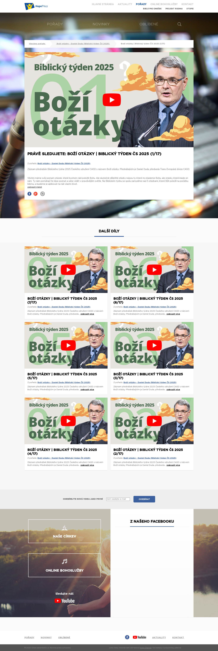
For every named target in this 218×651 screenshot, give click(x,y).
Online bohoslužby (164, 4)
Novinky (101, 24)
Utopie (190, 9)
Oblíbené (148, 24)
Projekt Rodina (174, 9)
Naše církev (64, 536)
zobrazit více (87, 314)
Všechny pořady (37, 44)
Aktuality (125, 4)
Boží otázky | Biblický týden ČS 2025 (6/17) (148, 300)
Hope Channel (146, 648)
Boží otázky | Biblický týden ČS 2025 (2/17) (148, 451)
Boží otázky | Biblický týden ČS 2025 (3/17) (148, 376)
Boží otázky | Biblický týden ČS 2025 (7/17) (62, 300)
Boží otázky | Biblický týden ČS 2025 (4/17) (62, 451)
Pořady (141, 4)
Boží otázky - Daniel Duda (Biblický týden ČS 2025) (83, 44)
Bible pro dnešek (152, 9)
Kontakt (188, 4)
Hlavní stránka (103, 4)
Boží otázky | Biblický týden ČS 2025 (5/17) (62, 376)
